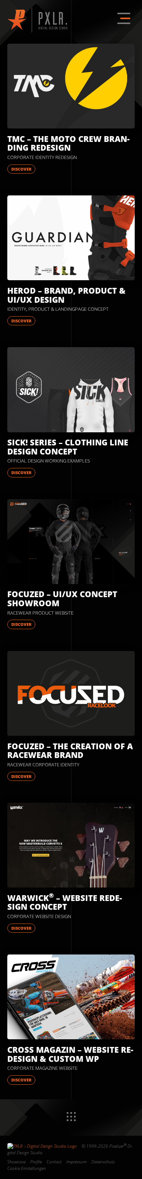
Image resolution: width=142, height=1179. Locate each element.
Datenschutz (103, 1162)
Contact (54, 1162)
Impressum (76, 1162)
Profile (36, 1162)
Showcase (16, 1162)
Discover (21, 169)
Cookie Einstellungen (26, 1168)
